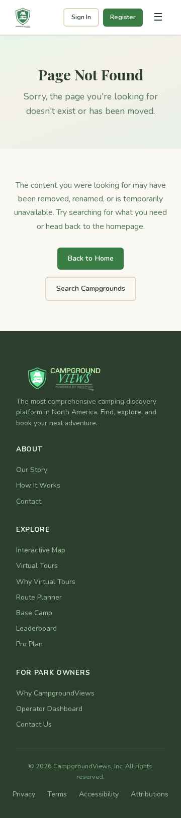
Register (123, 17)
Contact (28, 501)
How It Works (38, 485)
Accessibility (99, 794)
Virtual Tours (37, 565)
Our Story (31, 470)
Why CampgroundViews (55, 693)
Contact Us (34, 724)
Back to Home (90, 258)
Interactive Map (40, 550)
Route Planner (39, 597)
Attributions (149, 794)
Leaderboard (36, 628)
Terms (57, 794)
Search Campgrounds (90, 288)
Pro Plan (29, 644)
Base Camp (34, 613)
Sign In (81, 17)
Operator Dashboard (49, 709)
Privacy (24, 794)
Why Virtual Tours (45, 582)
